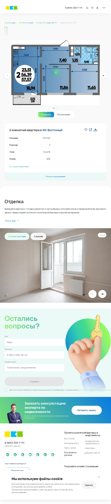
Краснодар (10, 22)
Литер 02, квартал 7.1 (46, 22)
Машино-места (92, 452)
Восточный (69, 438)
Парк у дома (70, 447)
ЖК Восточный (26, 22)
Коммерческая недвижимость (92, 442)
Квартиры (90, 448)
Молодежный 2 (71, 443)
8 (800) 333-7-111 (73, 7)
